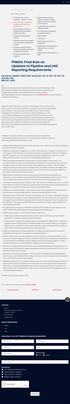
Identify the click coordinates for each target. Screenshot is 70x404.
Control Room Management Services (21, 37)
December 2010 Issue (22, 10)
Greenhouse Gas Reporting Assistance (21, 55)
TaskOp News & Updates (13, 372)
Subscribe (35, 394)
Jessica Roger (31, 285)
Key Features (41, 38)
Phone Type (41, 353)
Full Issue (35, 290)
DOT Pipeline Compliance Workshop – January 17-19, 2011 (22, 19)
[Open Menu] (68, 2)
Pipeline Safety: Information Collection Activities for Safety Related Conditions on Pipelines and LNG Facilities (46, 21)
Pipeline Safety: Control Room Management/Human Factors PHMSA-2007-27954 (22, 31)
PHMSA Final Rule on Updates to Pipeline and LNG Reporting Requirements (22, 24)
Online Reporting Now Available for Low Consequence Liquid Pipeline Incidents (23, 42)
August (6, 325)
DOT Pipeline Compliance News (15, 370)
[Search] (63, 2)
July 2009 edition (42, 95)
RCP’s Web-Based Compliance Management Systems (46, 32)
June (5, 331)
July (5, 328)
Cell (39, 355)
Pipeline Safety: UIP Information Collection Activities (46, 27)
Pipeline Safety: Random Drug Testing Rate (46, 42)
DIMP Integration (42, 36)
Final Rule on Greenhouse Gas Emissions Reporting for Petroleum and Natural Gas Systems (23, 49)
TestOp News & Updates (12, 374)
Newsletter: (5, 367)
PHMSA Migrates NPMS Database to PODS (47, 54)
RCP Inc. (5, 2)
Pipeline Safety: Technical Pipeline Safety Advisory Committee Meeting (47, 48)
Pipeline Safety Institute (12, 377)
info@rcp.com (8, 317)
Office (47, 355)
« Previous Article (13, 290)
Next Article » (57, 290)
